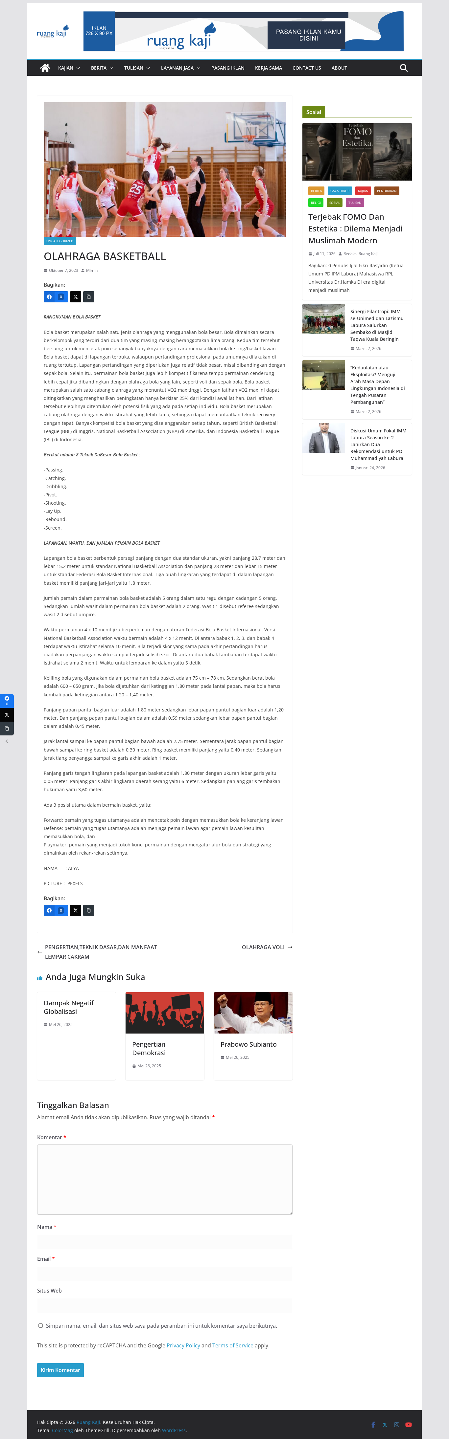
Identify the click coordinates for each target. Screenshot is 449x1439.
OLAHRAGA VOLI (263, 947)
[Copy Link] (88, 296)
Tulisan (133, 68)
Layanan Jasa (177, 68)
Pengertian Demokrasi (149, 1048)
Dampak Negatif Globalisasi (69, 1007)
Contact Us (307, 68)
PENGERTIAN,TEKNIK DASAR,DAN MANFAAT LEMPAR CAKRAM (101, 952)
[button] (77, 68)
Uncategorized (59, 241)
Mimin (92, 270)
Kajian (65, 68)
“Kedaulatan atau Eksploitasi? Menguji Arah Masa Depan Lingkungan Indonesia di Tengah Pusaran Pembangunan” (377, 384)
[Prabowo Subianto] (253, 996)
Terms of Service (232, 1345)
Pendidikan (387, 190)
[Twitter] (75, 296)
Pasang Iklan (228, 68)
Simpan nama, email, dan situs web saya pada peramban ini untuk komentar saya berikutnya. (161, 1325)
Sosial (334, 202)
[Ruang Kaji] (45, 68)
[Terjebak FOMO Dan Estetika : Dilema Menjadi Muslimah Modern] (357, 152)
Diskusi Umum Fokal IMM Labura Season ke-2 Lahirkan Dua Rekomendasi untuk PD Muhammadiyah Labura (378, 444)
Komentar (51, 1137)
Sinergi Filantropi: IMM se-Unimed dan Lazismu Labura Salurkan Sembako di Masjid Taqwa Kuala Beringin (377, 325)
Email (46, 1258)
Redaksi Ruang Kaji (360, 253)
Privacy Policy (183, 1345)
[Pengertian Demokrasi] (165, 996)
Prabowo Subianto (249, 1044)
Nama (47, 1227)
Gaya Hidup (339, 190)
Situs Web (49, 1290)
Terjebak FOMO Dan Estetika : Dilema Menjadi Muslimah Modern (355, 228)
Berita (98, 68)
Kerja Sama (268, 68)
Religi (316, 202)
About (339, 68)
